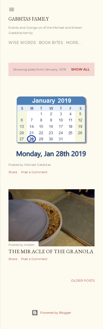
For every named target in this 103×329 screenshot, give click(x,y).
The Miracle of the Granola (50, 251)
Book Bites (51, 42)
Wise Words (22, 42)
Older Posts (83, 280)
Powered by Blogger (55, 313)
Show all (80, 69)
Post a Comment (34, 172)
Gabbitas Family (28, 19)
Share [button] (12, 172)
